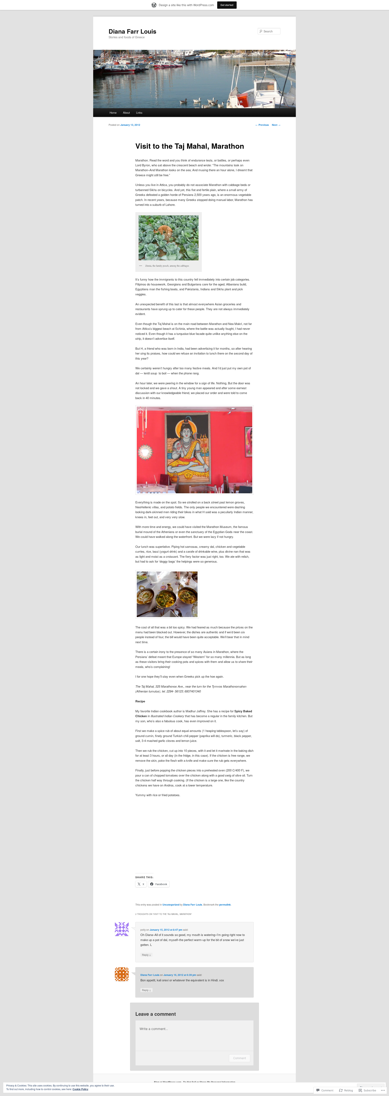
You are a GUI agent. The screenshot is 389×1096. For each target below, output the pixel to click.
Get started (226, 4)
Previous (262, 125)
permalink (225, 904)
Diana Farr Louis (132, 31)
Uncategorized (170, 904)
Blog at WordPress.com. (168, 1082)
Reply (146, 954)
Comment (239, 1058)
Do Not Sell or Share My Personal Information (209, 1082)
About (126, 112)
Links (139, 112)
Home (113, 112)
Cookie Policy (80, 1089)
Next (276, 125)
